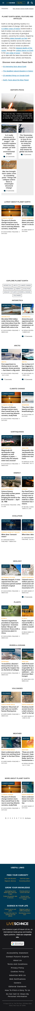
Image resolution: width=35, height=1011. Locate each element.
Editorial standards (17, 986)
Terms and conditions (17, 964)
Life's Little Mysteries (10, 878)
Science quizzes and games (10, 910)
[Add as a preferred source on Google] (17, 944)
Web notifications (17, 979)
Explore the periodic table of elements (10, 897)
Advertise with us (17, 975)
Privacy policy (17, 968)
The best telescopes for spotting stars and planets (10, 914)
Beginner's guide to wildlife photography (24, 910)
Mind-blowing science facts (24, 913)
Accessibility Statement (17, 953)
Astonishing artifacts (24, 881)
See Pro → (21, 3)
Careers (17, 983)
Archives (28, 818)
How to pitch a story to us (17, 990)
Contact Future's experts (17, 957)
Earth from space (24, 878)
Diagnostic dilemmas (10, 881)
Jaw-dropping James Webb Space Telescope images (10, 892)
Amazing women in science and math (25, 891)
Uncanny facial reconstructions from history (24, 898)
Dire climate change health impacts (23, 8)
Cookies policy (17, 972)
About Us (17, 960)
